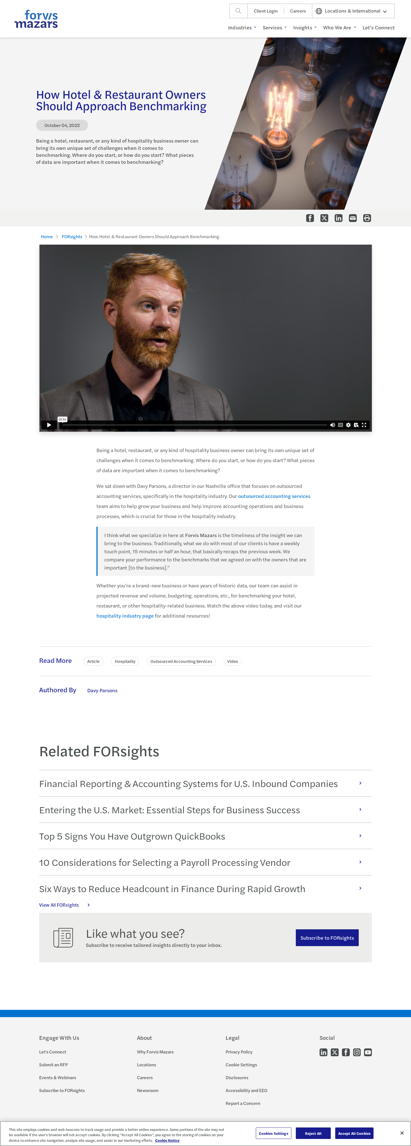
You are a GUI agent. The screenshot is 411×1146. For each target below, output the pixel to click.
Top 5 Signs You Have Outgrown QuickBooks (132, 835)
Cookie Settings (241, 1064)
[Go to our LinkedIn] (323, 1052)
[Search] (238, 10)
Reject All (313, 1133)
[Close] (402, 1133)
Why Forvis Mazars (155, 1051)
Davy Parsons (102, 690)
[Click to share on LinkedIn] (338, 218)
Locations (146, 1064)
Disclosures (237, 1077)
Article (93, 661)
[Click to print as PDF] (367, 218)
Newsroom (148, 1090)
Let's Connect (52, 1051)
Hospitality (125, 661)
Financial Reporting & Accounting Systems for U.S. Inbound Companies (188, 783)
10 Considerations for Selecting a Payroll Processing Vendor (164, 862)
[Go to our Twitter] (335, 1052)
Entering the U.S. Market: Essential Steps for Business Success (169, 809)
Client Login (266, 11)
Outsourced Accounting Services (181, 661)
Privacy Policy (239, 1051)
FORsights (72, 236)
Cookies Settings (273, 1133)
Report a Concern (243, 1103)
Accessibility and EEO (246, 1090)
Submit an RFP (53, 1064)
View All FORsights (59, 904)
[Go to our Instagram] (357, 1052)
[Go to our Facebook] (346, 1052)
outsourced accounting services (274, 495)
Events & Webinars (57, 1077)
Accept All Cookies (354, 1133)
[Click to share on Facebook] (310, 218)
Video (232, 661)
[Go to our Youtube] (368, 1052)
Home (47, 236)
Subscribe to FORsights (327, 937)
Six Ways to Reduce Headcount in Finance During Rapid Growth (172, 888)
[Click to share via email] (353, 218)
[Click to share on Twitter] (324, 218)
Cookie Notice (167, 1140)
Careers (298, 11)
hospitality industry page (125, 615)
